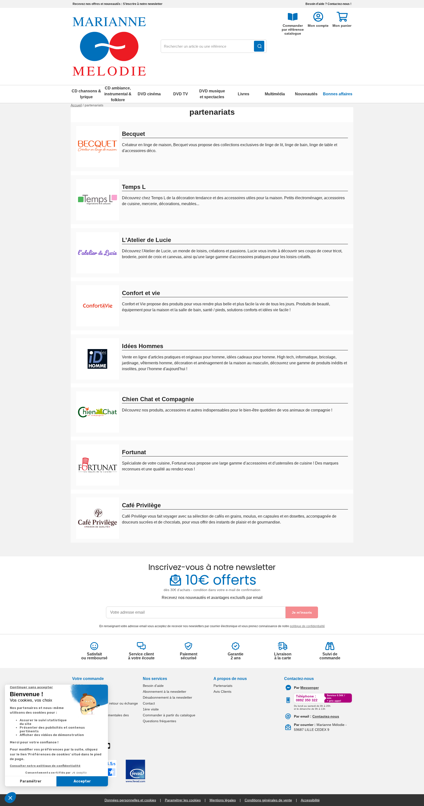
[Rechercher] (259, 46)
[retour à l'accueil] (109, 46)
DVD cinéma (149, 94)
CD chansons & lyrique (86, 94)
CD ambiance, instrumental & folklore (118, 94)
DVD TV (180, 94)
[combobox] (214, 46)
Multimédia (275, 94)
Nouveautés (306, 94)
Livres (243, 94)
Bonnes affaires (337, 94)
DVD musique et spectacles (212, 94)
